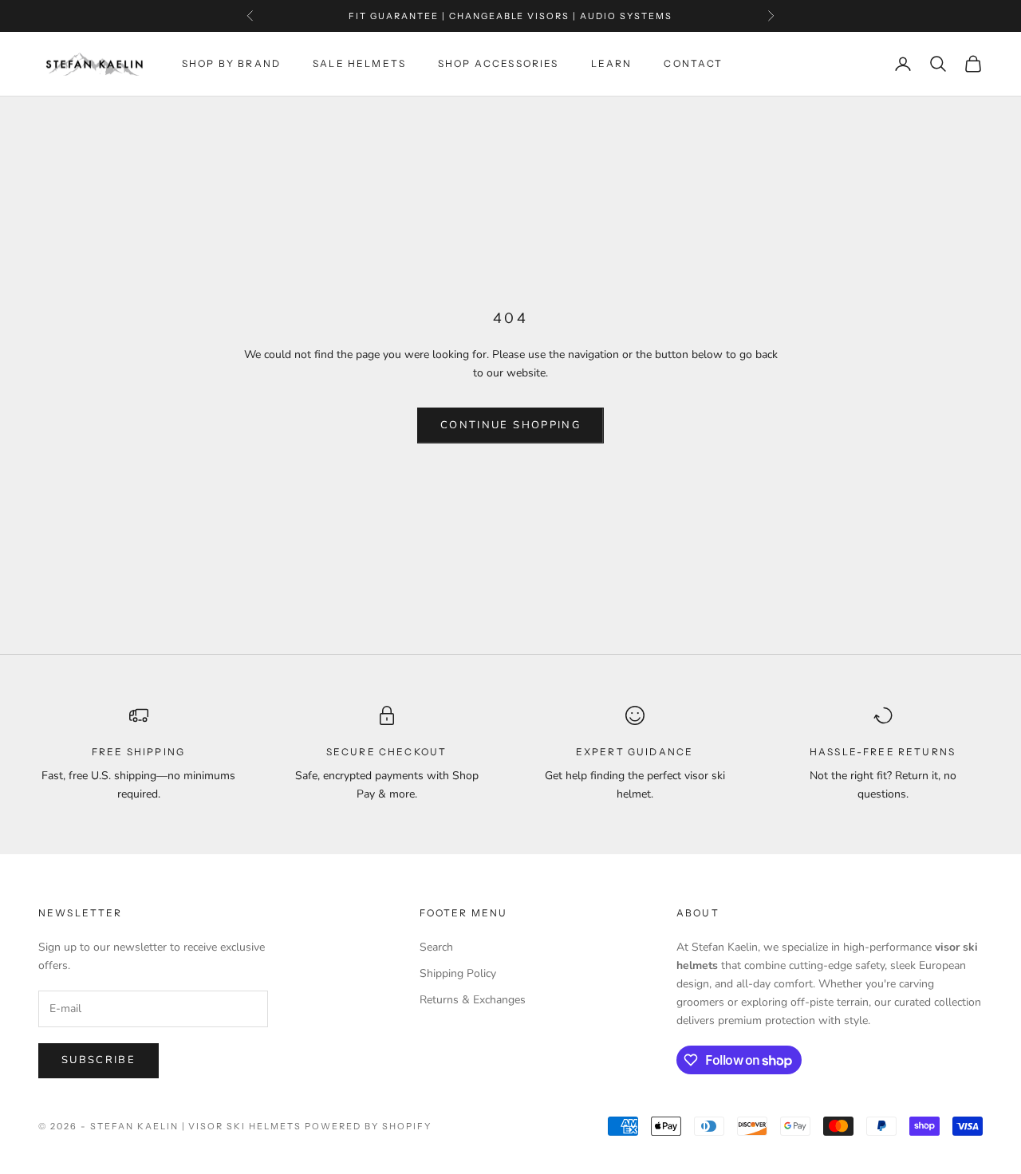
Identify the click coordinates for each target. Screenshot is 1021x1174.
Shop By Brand (231, 63)
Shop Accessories (498, 63)
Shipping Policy (458, 973)
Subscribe (98, 1060)
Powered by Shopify (368, 1126)
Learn (612, 63)
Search (436, 947)
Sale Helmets (359, 63)
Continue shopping (510, 425)
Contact (693, 63)
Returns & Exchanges (473, 999)
